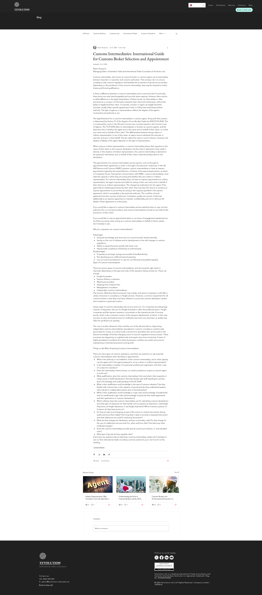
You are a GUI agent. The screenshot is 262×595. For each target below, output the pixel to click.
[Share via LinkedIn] (104, 454)
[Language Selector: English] (197, 5)
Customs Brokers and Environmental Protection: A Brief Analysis (162, 497)
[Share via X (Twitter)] (99, 454)
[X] (157, 558)
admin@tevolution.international (55, 582)
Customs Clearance (148, 33)
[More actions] (167, 47)
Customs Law (114, 33)
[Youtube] (172, 558)
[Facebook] (162, 558)
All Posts (86, 33)
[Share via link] (109, 454)
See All (177, 472)
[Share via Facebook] (94, 454)
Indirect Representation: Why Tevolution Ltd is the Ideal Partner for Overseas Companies (97, 497)
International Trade (130, 33)
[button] (176, 33)
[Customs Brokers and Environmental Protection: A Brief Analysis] (164, 484)
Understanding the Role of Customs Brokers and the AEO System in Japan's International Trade (130, 497)
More (161, 33)
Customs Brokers (99, 33)
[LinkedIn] (167, 558)
